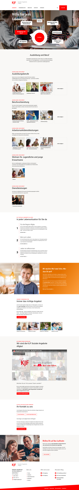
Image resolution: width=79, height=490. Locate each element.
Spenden (42, 7)
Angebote (14, 7)
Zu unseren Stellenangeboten (23, 393)
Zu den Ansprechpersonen (31, 414)
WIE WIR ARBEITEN (23, 243)
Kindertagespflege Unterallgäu (60, 478)
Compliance (64, 488)
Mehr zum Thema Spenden (48, 289)
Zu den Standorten (21, 414)
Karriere (63, 7)
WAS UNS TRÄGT (23, 256)
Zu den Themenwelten (22, 317)
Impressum (46, 488)
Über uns (30, 7)
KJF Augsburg (45, 473)
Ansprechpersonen (30, 476)
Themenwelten (22, 7)
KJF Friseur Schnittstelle (61, 475)
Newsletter (29, 478)
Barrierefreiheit (58, 488)
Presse (28, 473)
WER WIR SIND (22, 232)
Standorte (29, 474)
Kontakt (36, 7)
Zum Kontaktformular (22, 428)
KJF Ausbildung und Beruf (61, 473)
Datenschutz (52, 488)
